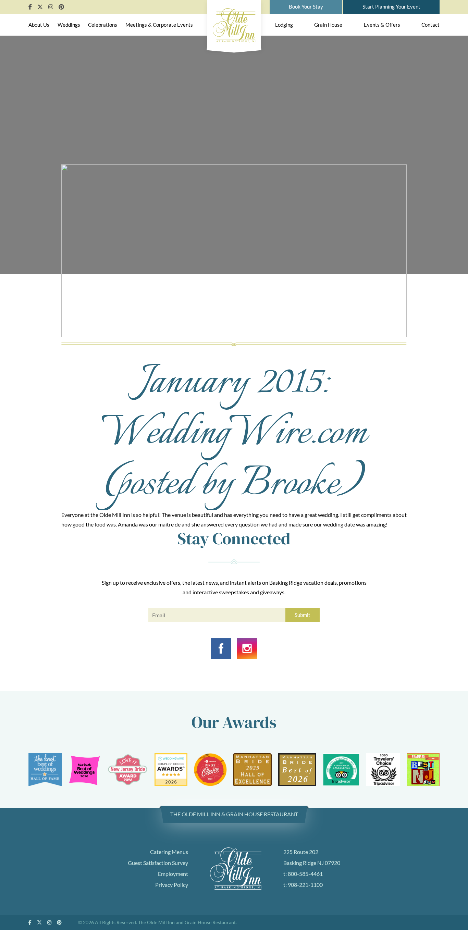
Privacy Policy (171, 884)
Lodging (284, 25)
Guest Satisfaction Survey (158, 862)
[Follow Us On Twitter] (40, 6)
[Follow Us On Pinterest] (61, 6)
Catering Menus (169, 851)
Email (154, 616)
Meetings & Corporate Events (159, 25)
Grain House (328, 25)
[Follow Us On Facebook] (30, 6)
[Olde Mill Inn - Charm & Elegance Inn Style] (234, 24)
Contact (430, 25)
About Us (38, 25)
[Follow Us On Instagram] (50, 6)
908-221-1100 (305, 884)
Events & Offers (382, 25)
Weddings (69, 25)
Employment (173, 873)
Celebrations (102, 25)
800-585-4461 (305, 873)
